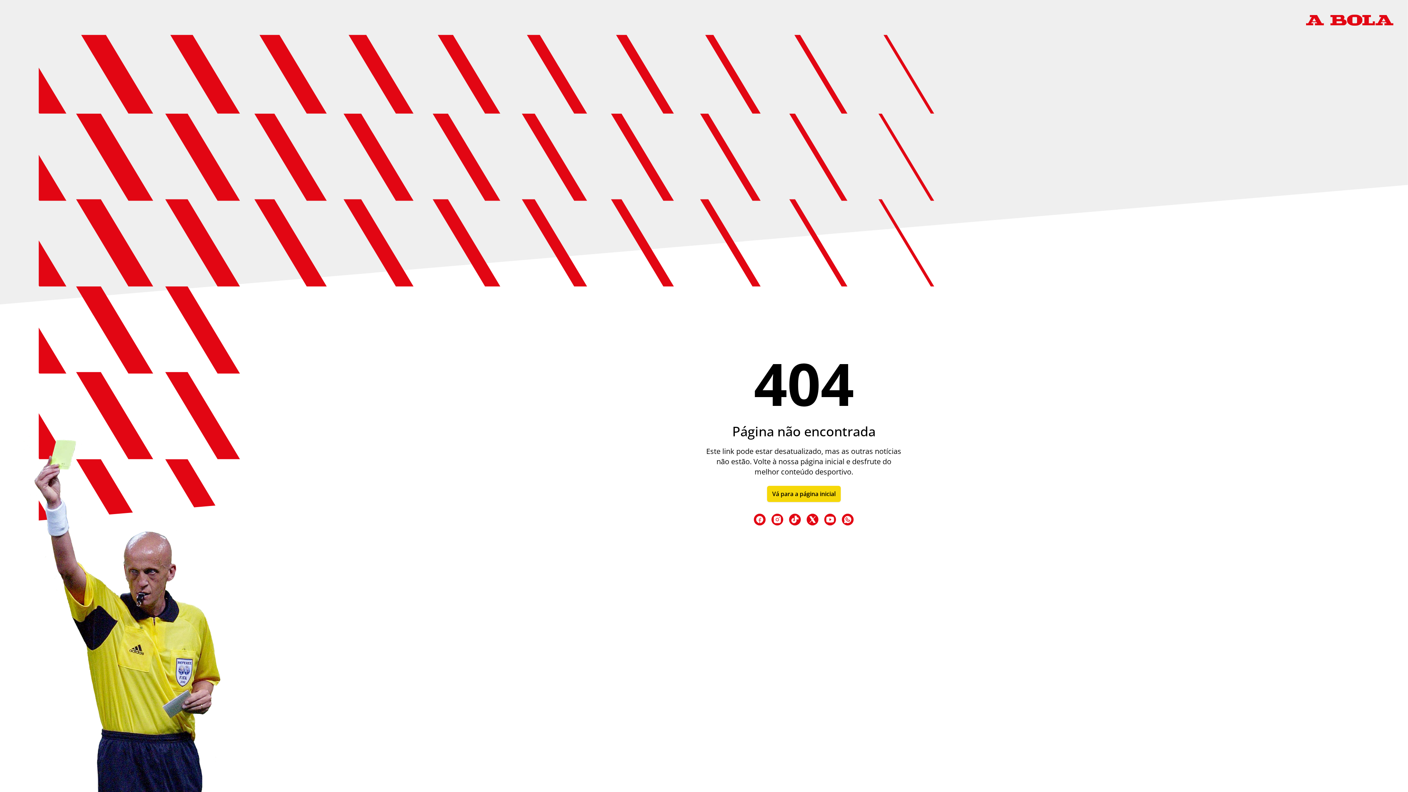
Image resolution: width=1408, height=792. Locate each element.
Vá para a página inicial (804, 494)
